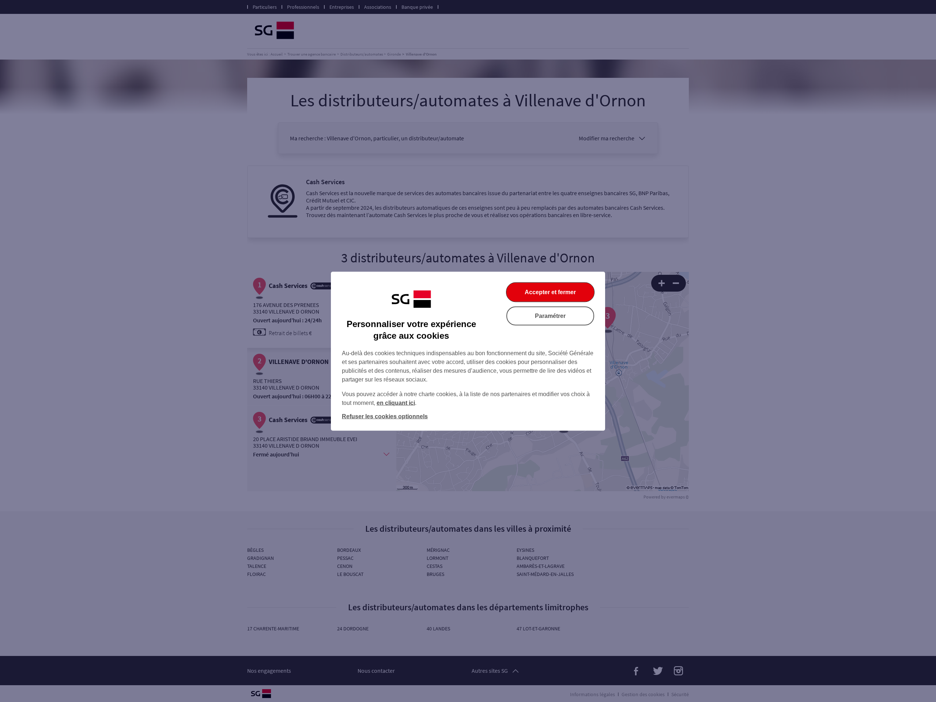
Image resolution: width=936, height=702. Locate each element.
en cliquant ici (396, 402)
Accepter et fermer (550, 292)
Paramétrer (550, 315)
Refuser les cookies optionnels (385, 416)
